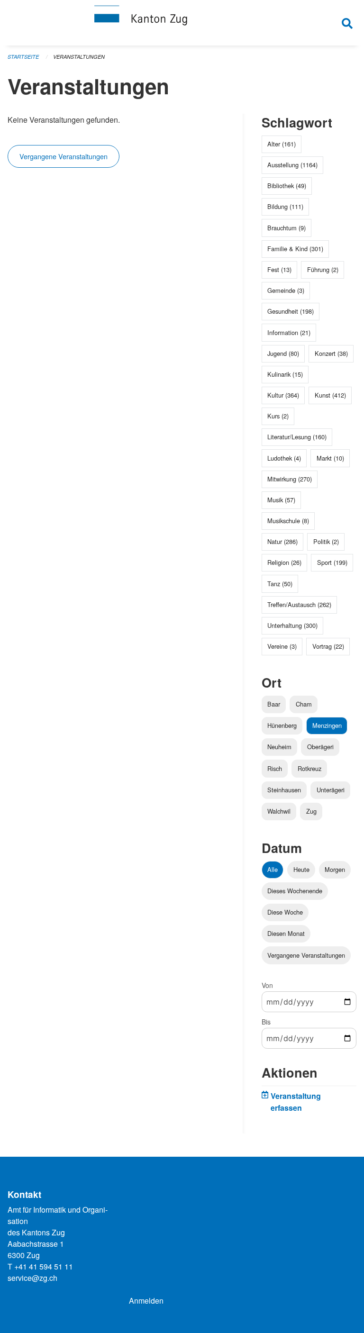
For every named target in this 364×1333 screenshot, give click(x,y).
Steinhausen (284, 789)
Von (267, 985)
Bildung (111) (285, 206)
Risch (274, 768)
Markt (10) (330, 457)
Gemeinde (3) (285, 290)
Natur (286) (282, 541)
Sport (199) (332, 562)
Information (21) (288, 332)
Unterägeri (331, 789)
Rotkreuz (309, 768)
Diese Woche (285, 911)
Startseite (23, 56)
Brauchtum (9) (286, 227)
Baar (273, 703)
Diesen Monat (286, 933)
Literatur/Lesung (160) (297, 436)
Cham (304, 703)
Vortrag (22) (328, 646)
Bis (266, 1021)
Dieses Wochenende (294, 890)
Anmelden (146, 1300)
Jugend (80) (283, 353)
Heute (301, 869)
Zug (311, 811)
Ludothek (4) (284, 457)
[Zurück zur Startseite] (182, 22)
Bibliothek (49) (286, 185)
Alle (272, 869)
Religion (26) (284, 562)
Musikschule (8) (288, 520)
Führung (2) (322, 269)
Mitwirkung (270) (289, 478)
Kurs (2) (278, 415)
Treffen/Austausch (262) (299, 604)
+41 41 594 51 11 (43, 1266)
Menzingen (327, 725)
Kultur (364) (283, 394)
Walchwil (279, 811)
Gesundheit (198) (290, 311)
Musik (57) (281, 499)
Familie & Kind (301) (295, 248)
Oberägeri (320, 746)
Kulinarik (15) (285, 374)
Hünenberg (282, 725)
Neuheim (279, 746)
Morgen (335, 869)
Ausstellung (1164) (292, 164)
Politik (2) (326, 541)
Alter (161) (281, 143)
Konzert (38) (331, 353)
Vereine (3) (282, 646)
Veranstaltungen (79, 56)
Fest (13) (279, 269)
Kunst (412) (330, 394)
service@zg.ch (32, 1277)
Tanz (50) (279, 583)
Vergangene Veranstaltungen (63, 156)
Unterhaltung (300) (292, 625)
